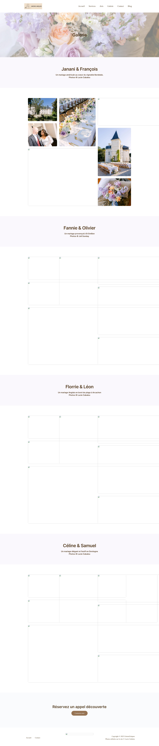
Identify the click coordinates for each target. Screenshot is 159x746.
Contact (120, 6)
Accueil (81, 6)
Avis (101, 6)
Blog (130, 6)
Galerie (110, 6)
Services (92, 6)
